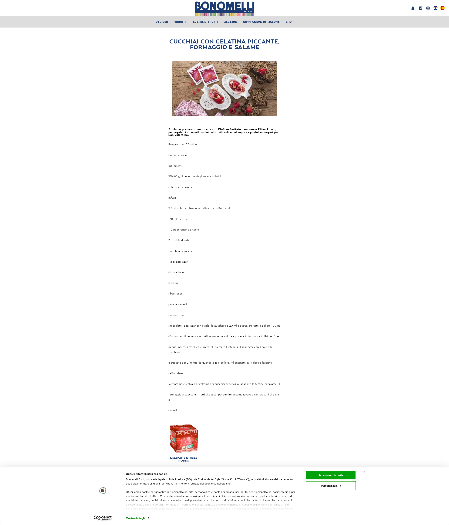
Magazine (230, 21)
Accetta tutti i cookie (330, 475)
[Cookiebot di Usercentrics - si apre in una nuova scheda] (102, 518)
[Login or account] (413, 8)
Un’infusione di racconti (261, 21)
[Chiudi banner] (363, 472)
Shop (289, 21)
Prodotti (180, 21)
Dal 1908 (162, 21)
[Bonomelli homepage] (224, 8)
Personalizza (329, 485)
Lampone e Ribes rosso (183, 459)
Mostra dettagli (135, 518)
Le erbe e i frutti (205, 21)
